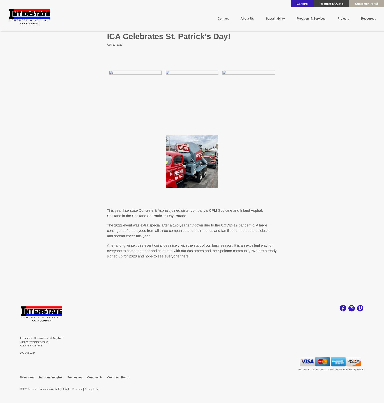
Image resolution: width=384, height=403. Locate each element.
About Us (247, 18)
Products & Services (311, 18)
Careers (302, 3)
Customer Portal (366, 3)
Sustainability (275, 18)
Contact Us (94, 377)
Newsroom (27, 377)
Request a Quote (331, 3)
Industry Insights (51, 377)
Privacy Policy (92, 389)
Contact (223, 18)
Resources (368, 18)
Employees (74, 377)
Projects (343, 18)
